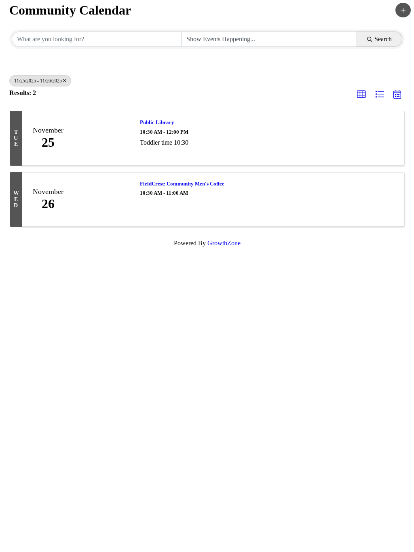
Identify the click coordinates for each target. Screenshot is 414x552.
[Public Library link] (103, 138)
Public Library (157, 122)
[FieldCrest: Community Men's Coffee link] (103, 199)
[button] (403, 10)
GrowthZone (224, 243)
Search (383, 39)
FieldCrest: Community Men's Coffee (182, 184)
